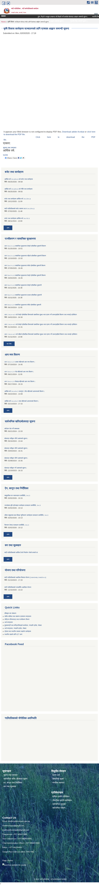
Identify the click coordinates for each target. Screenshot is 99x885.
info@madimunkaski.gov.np (19, 821)
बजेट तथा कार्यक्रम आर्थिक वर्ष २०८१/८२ (17, 218)
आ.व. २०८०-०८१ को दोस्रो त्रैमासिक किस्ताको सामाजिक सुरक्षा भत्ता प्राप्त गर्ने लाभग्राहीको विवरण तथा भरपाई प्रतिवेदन (40, 324)
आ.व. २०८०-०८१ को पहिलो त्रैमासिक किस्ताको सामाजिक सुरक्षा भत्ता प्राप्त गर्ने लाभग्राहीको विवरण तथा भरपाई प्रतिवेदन (40, 334)
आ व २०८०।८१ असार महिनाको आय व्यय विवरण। (19, 362)
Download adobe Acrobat (73, 132)
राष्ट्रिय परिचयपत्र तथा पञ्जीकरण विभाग (16, 619)
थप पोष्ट (9, 344)
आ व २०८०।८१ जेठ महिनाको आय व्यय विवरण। (19, 372)
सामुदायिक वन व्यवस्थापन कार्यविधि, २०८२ (17, 495)
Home (3, 22)
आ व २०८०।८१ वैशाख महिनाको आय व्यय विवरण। (19, 381)
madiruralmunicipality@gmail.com (15, 830)
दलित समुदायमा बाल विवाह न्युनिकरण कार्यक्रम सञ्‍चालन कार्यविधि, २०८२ (26, 515)
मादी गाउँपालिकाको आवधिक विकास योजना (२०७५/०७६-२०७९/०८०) (25, 577)
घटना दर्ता (56, 775)
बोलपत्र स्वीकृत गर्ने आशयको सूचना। (15, 468)
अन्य (8, 228)
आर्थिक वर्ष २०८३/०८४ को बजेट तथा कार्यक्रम (18, 179)
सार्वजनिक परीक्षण (58, 808)
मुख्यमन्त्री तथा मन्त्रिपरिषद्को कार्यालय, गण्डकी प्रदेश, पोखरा (23, 625)
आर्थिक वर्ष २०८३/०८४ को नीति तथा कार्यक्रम (18, 189)
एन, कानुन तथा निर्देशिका (13, 783)
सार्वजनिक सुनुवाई (58, 804)
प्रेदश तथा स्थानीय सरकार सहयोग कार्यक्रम (17, 631)
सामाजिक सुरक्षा (58, 779)
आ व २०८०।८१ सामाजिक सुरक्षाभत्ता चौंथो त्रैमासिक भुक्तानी (22, 305)
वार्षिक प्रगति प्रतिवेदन (60, 796)
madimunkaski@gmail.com (13, 826)
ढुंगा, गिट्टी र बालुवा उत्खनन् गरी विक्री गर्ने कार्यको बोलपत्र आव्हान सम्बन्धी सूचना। (52, 17)
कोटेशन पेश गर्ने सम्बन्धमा (11, 429)
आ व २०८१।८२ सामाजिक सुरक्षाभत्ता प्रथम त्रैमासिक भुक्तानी (23, 295)
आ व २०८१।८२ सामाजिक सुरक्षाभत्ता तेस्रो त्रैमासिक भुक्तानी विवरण (25, 275)
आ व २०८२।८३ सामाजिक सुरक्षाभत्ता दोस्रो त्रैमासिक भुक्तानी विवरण (25, 246)
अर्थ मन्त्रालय (8, 622)
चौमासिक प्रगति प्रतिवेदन (62, 800)
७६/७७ (5, 155)
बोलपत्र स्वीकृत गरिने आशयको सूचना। (16, 438)
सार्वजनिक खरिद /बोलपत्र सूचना (16, 779)
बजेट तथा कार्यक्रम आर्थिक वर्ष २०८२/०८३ (17, 199)
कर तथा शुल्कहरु (10, 786)
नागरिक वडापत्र (58, 783)
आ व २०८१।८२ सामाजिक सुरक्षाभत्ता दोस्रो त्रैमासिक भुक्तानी (23, 285)
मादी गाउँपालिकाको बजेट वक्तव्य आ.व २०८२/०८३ (19, 208)
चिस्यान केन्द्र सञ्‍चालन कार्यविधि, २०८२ (16, 525)
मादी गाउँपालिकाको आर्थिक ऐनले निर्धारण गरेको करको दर (21, 552)
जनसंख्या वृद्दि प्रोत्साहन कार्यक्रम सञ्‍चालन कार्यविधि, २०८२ (22, 505)
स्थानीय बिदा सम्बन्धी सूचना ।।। (51, 21)
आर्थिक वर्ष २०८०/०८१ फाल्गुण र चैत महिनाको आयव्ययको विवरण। (24, 391)
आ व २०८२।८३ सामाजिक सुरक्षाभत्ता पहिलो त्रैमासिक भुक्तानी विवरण (25, 256)
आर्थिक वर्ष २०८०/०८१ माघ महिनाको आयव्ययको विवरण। (21, 401)
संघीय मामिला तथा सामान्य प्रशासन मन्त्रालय (17, 616)
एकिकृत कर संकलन (10, 613)
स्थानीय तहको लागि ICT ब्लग (13, 634)
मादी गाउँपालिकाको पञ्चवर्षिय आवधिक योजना (17, 587)
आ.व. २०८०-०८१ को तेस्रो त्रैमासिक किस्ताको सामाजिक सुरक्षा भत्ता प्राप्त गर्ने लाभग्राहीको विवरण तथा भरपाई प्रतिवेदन (40, 315)
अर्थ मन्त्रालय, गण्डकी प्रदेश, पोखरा (15, 628)
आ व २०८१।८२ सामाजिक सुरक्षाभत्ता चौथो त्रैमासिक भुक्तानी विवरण (24, 265)
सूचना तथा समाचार (9, 148)
